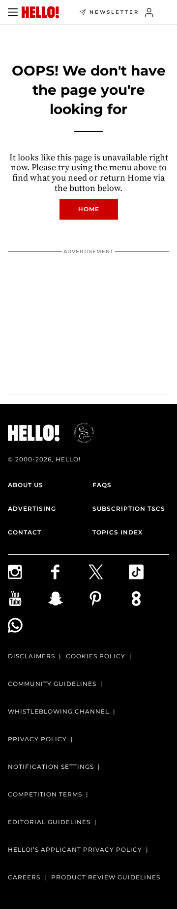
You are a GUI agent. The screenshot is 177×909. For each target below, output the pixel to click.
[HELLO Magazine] (40, 12)
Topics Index (117, 532)
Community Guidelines (52, 683)
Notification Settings (51, 766)
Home (88, 209)
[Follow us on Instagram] (28, 572)
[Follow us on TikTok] (149, 572)
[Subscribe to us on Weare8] (149, 598)
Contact (24, 532)
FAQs (102, 485)
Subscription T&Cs (128, 508)
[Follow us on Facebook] (68, 572)
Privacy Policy (37, 739)
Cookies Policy (95, 656)
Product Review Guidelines (105, 877)
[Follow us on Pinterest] (108, 598)
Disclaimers (31, 656)
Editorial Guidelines (49, 822)
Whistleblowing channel (58, 711)
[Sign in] (149, 12)
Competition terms (45, 794)
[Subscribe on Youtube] (28, 598)
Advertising (32, 508)
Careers (24, 877)
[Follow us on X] (108, 572)
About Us (25, 485)
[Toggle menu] (13, 12)
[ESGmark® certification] (78, 433)
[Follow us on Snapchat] (68, 598)
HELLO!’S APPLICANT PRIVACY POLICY (75, 849)
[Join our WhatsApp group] (28, 625)
